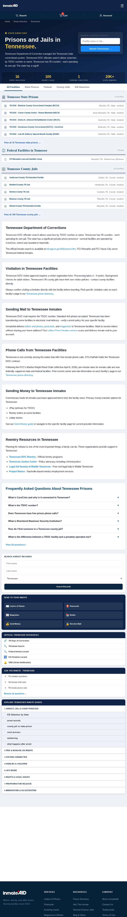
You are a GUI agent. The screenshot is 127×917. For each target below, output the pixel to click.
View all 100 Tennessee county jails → (22, 214)
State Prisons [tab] (32, 87)
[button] (63, 708)
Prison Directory (20, 21)
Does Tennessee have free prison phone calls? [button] (33, 513)
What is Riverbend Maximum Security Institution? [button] (35, 521)
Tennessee (35, 21)
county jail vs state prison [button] (19, 726)
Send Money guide (23, 424)
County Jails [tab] (63, 87)
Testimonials (108, 909)
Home (7, 21)
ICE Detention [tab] (82, 87)
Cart (65, 15)
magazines (65, 326)
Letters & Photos (52, 899)
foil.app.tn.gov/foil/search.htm (61, 249)
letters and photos (34, 326)
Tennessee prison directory (39, 293)
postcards (49, 326)
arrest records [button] (13, 720)
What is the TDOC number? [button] (23, 505)
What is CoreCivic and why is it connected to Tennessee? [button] (39, 497)
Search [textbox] (23, 15)
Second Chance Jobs (83, 909)
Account (107, 15)
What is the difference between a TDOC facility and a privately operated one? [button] (49, 536)
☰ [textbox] (122, 6)
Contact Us (107, 904)
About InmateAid (110, 899)
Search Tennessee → (100, 48)
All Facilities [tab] (13, 87)
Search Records (63, 587)
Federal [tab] (48, 87)
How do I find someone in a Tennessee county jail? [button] (35, 529)
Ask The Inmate (81, 904)
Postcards (49, 904)
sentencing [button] (12, 738)
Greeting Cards (51, 909)
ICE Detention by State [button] (18, 715)
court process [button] (13, 732)
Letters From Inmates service (62, 330)
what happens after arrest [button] (19, 744)
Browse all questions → (15, 693)
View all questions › (16, 544)
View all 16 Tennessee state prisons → (22, 142)
